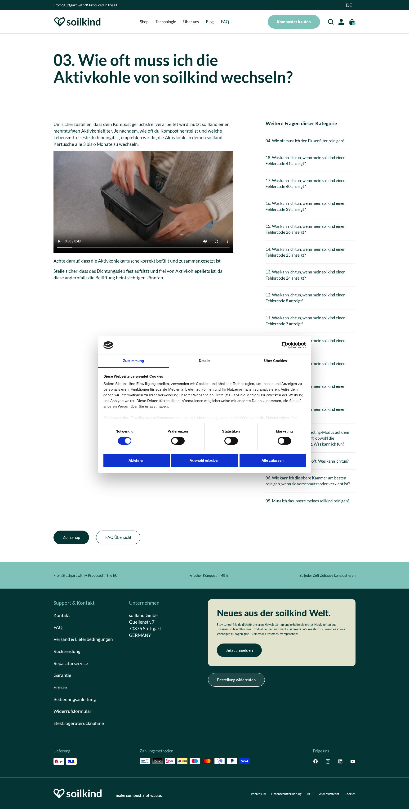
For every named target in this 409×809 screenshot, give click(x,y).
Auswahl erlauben (204, 460)
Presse (60, 687)
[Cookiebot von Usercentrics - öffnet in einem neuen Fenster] (285, 345)
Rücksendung (66, 651)
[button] (349, 5)
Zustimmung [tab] (133, 361)
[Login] (341, 21)
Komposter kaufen (294, 21)
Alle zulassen (273, 460)
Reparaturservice (70, 663)
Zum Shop (71, 537)
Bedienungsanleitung (74, 699)
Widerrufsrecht (329, 794)
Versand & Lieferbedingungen (83, 639)
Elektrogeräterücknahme (78, 723)
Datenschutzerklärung (286, 794)
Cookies (350, 794)
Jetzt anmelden (239, 650)
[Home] (77, 21)
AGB (310, 794)
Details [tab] (204, 361)
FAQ (57, 627)
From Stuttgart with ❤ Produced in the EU (86, 5)
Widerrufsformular (72, 711)
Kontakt (61, 615)
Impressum (258, 794)
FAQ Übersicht (118, 537)
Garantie (62, 675)
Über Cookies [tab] (275, 361)
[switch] (178, 441)
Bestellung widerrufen (236, 679)
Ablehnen (136, 460)
